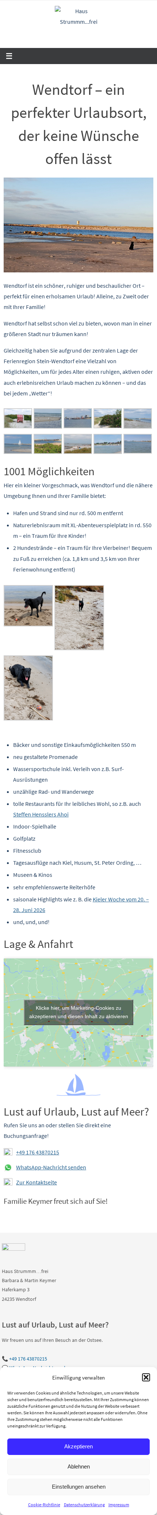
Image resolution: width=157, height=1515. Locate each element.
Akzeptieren (78, 1446)
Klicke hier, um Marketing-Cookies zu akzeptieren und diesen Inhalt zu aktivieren (78, 1012)
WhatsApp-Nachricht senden (51, 1167)
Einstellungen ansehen (79, 1487)
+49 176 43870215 (37, 1152)
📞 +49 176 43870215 (24, 1358)
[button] (146, 1377)
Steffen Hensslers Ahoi (41, 814)
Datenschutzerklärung (84, 1504)
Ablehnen (79, 1466)
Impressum (118, 1504)
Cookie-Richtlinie (44, 1504)
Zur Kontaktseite (36, 1182)
